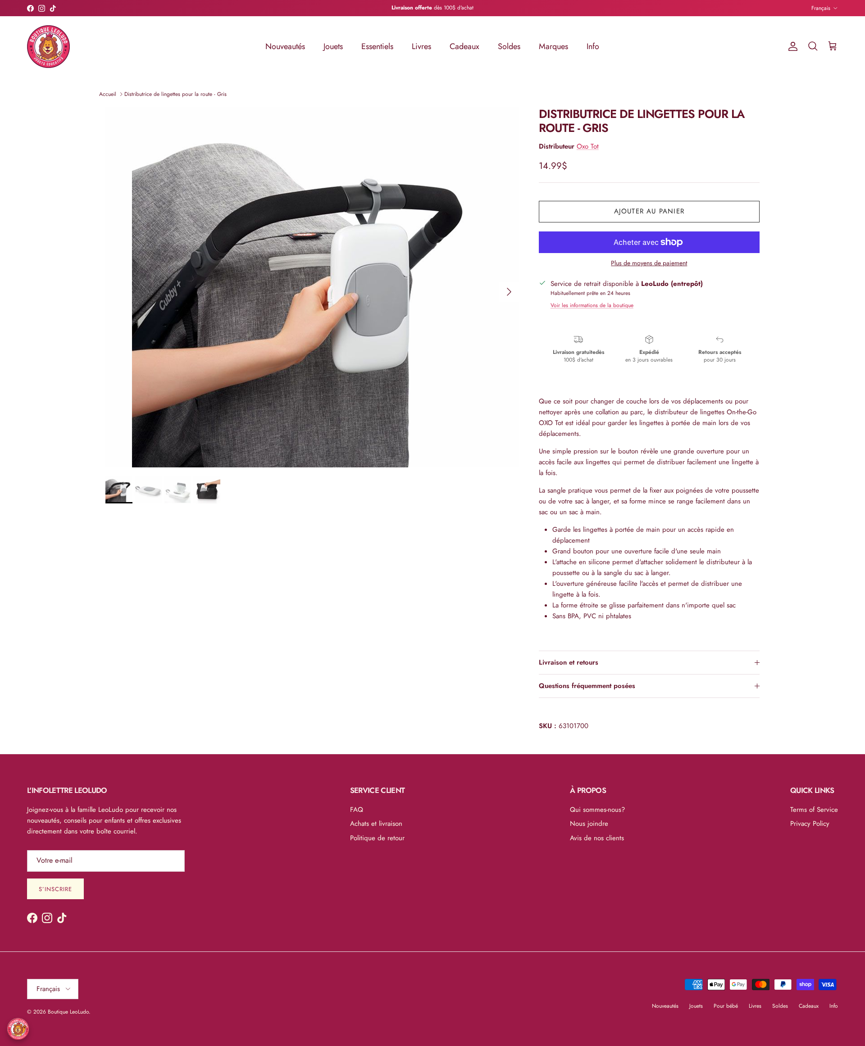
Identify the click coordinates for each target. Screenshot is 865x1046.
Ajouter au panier (649, 211)
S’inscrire (55, 889)
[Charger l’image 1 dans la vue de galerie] (312, 287)
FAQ (356, 810)
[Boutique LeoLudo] (48, 46)
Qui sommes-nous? (597, 810)
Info (593, 46)
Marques (553, 46)
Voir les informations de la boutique (592, 305)
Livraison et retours (568, 662)
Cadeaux (464, 46)
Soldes (509, 46)
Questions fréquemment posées (587, 686)
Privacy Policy (809, 824)
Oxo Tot (588, 146)
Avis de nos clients (597, 838)
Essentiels (377, 46)
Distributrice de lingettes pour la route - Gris (175, 94)
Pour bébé (726, 1006)
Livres (421, 46)
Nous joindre (589, 824)
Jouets (333, 46)
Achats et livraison (376, 824)
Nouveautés (285, 46)
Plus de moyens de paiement (649, 263)
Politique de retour (377, 838)
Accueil (107, 94)
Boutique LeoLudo (68, 1012)
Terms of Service (814, 810)
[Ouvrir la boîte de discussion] (18, 1029)
